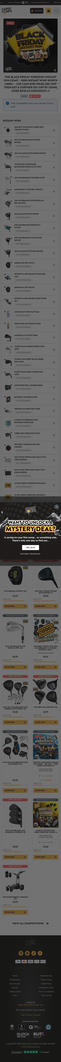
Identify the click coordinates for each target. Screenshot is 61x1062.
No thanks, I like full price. (30, 553)
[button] (30, 547)
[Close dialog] (56, 506)
